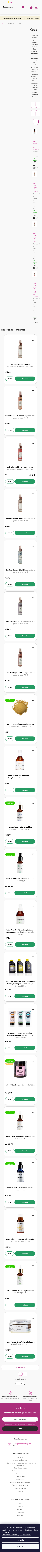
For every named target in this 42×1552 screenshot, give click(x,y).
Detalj (9, 481)
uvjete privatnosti (30, 1424)
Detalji (10, 379)
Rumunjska (20, 1512)
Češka (20, 1503)
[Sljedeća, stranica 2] (20, 1374)
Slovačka (20, 1506)
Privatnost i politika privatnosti (20, 1482)
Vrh (21, 1384)
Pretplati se (20, 1428)
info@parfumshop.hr (22, 1444)
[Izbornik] (36, 7)
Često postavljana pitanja (20, 1485)
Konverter (20, 1457)
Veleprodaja (20, 1479)
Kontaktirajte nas (20, 1488)
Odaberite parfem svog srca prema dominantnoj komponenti (20, 1464)
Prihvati (20, 1547)
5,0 (10, 2)
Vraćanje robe (20, 1474)
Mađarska (20, 1509)
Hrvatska (20, 1515)
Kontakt (20, 1491)
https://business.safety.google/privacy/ (16, 1534)
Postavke (20, 1540)
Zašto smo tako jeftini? (20, 1460)
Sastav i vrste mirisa (20, 1468)
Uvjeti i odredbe (20, 1477)
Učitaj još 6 (20, 1367)
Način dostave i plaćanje (20, 1471)
